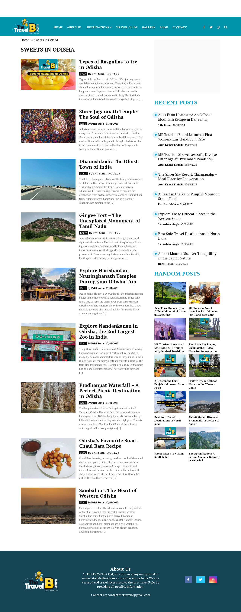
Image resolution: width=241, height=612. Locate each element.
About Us (74, 27)
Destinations (98, 27)
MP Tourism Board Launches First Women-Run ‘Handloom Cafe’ (185, 136)
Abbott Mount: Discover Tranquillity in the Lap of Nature (187, 255)
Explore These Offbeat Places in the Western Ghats (203, 384)
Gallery (148, 27)
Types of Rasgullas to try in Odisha (108, 64)
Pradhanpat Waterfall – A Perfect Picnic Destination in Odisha (110, 390)
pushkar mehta (168, 204)
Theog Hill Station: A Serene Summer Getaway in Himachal (204, 457)
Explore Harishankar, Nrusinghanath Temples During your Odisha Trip (107, 276)
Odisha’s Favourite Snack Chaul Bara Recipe (108, 443)
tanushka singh (168, 224)
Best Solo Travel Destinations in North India (167, 420)
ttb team (164, 125)
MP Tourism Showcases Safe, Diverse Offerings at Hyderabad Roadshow (187, 156)
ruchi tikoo (166, 263)
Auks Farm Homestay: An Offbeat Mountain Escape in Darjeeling (185, 117)
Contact (180, 27)
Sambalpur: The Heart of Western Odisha (108, 493)
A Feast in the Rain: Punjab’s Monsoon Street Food (169, 384)
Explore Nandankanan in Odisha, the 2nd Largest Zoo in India (108, 331)
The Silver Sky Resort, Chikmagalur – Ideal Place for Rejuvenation (187, 176)
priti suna (98, 74)
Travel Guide (126, 27)
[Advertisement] (113, 8)
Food (164, 27)
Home (58, 27)
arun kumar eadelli (170, 145)
